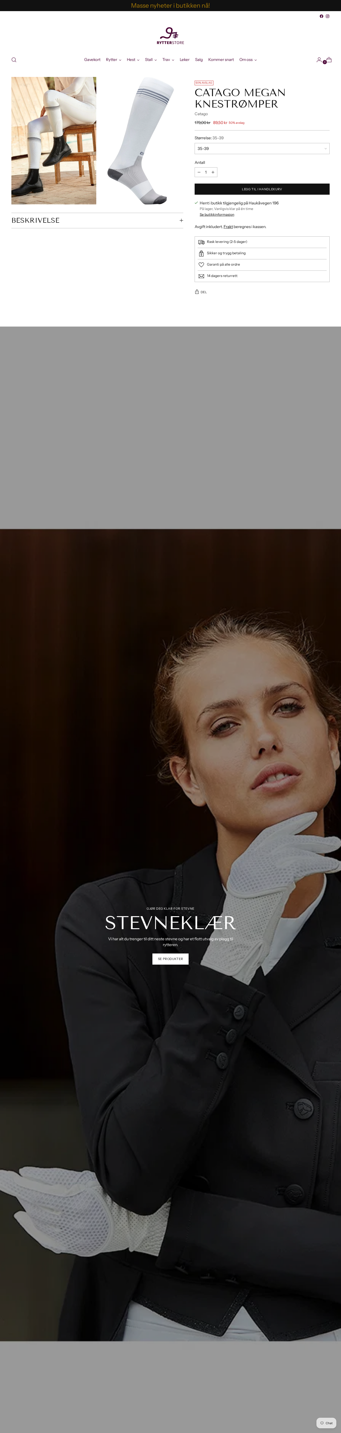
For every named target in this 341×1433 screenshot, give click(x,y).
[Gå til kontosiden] (317, 59)
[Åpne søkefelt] (14, 59)
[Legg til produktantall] (199, 172)
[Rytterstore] (170, 35)
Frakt (228, 226)
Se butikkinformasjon (217, 214)
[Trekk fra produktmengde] (213, 172)
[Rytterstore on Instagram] (327, 16)
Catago (201, 113)
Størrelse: (209, 138)
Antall (200, 162)
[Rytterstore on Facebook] (321, 16)
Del (204, 292)
